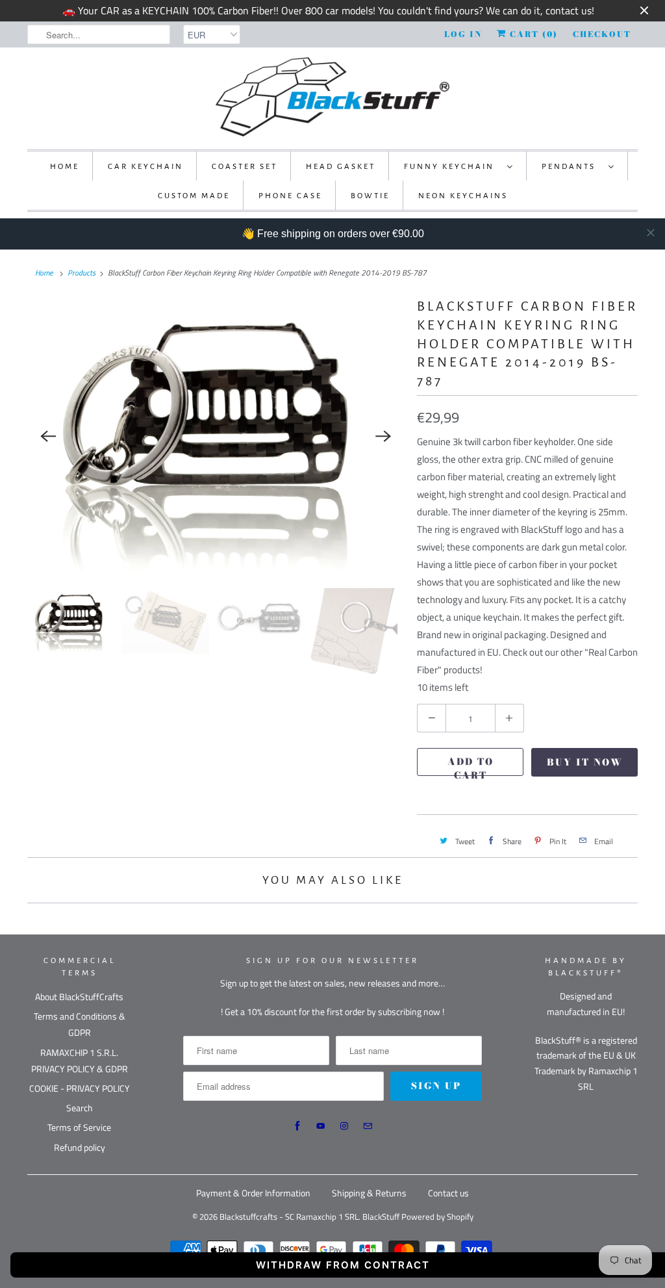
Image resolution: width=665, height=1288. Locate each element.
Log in (463, 34)
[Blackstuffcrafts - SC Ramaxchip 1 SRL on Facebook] (297, 1126)
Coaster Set (244, 166)
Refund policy (79, 1147)
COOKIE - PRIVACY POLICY (79, 1088)
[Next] (383, 436)
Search (79, 1107)
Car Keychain (145, 166)
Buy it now (585, 762)
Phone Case (290, 196)
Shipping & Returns (369, 1193)
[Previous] (48, 436)
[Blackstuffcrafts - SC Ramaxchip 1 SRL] (332, 96)
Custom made (194, 196)
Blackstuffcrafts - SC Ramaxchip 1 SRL (289, 1216)
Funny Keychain (452, 166)
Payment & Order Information (253, 1193)
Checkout (602, 34)
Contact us (448, 1193)
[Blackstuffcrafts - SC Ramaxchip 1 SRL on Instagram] (344, 1126)
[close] (650, 232)
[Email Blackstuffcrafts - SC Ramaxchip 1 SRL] (367, 1126)
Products (81, 272)
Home (64, 166)
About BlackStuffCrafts (79, 996)
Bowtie (370, 196)
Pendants (572, 166)
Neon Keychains (463, 196)
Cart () (532, 34)
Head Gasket (340, 166)
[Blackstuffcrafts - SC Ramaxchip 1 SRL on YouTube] (320, 1126)
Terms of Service (79, 1127)
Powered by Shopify (437, 1216)
